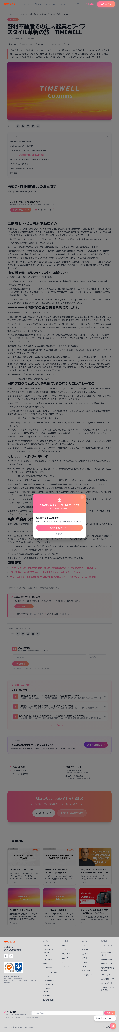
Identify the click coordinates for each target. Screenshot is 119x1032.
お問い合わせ (106, 4)
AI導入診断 (86, 970)
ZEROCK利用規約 (107, 983)
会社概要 (65, 945)
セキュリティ (105, 975)
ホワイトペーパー (88, 958)
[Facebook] (11, 956)
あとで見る (59, 534)
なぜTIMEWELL (68, 954)
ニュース (65, 958)
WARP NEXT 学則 (107, 963)
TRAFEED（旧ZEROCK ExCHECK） (48, 952)
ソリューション (50, 4)
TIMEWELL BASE (49, 959)
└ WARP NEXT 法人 (50, 972)
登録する (110, 1013)
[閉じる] (82, 497)
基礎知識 (85, 949)
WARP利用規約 (106, 959)
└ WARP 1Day (48, 968)
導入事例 (85, 954)
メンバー (65, 949)
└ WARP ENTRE (49, 980)
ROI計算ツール (87, 975)
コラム (84, 945)
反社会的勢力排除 (107, 979)
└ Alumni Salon (49, 985)
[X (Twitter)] (6, 956)
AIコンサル (46, 996)
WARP (45, 963)
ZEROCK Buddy (48, 1000)
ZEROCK (46, 945)
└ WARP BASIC (49, 976)
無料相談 (91, 4)
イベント (85, 962)
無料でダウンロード (58, 527)
